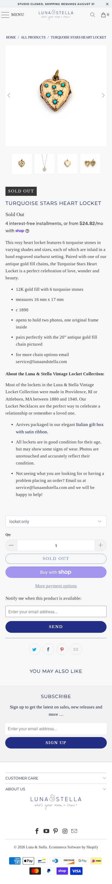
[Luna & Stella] (56, 15)
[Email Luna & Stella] (74, 831)
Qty (8, 535)
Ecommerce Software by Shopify (73, 847)
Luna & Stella (36, 847)
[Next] (102, 95)
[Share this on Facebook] (48, 649)
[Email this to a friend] (76, 649)
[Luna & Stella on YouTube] (46, 831)
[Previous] (9, 95)
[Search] (93, 15)
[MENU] (3, 15)
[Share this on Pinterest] (62, 649)
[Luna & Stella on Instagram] (65, 831)
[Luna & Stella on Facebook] (37, 831)
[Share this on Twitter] (34, 649)
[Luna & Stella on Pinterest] (56, 831)
